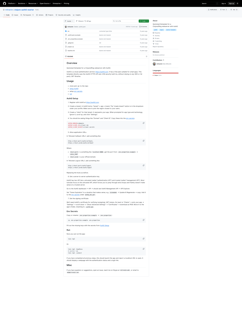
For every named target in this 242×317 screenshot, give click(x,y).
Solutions (21, 3)
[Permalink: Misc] (65, 265)
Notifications (213, 9)
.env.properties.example (75, 39)
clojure (162, 30)
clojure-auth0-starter (24, 10)
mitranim (9, 10)
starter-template (171, 30)
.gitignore (70, 43)
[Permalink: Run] (65, 230)
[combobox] (125, 21)
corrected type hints (105, 31)
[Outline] (146, 56)
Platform (11, 3)
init (100, 43)
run (71, 94)
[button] (143, 123)
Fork (224, 9)
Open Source (44, 3)
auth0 (155, 30)
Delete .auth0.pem (80, 26)
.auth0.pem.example (74, 35)
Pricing (66, 3)
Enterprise (56, 3)
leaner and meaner (105, 35)
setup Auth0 (74, 89)
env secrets (78, 91)
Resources (32, 3)
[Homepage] (4, 3)
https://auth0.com (101, 72)
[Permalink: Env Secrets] (65, 211)
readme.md (71, 50)
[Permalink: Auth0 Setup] (65, 98)
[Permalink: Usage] (65, 81)
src (68, 31)
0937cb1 (128, 26)
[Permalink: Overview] (65, 63)
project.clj (71, 46)
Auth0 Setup (104, 225)
